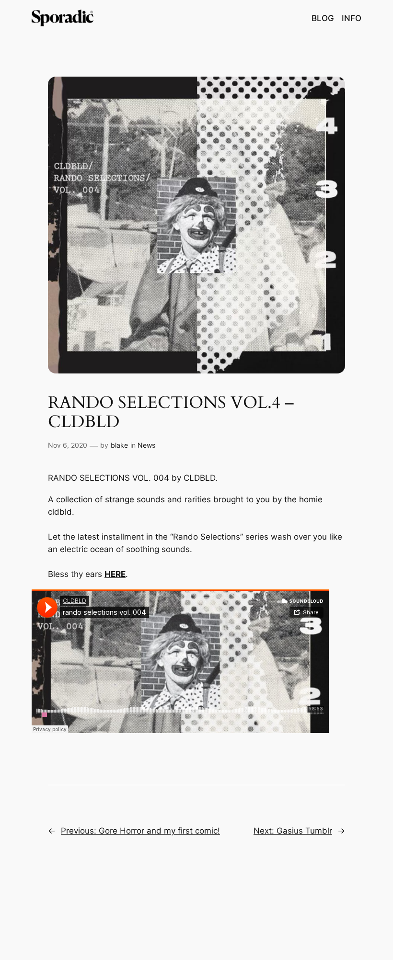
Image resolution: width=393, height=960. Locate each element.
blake (119, 445)
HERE (115, 574)
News (146, 445)
